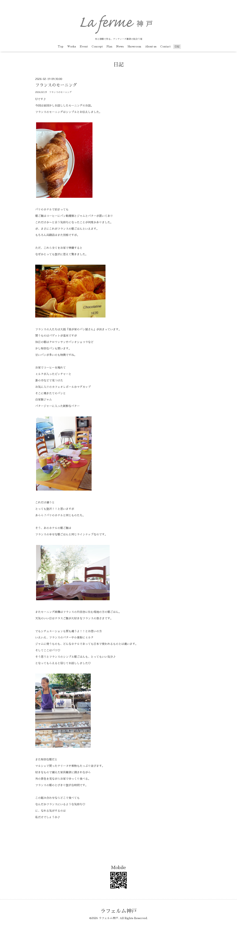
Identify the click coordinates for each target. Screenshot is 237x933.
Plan (109, 46)
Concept (97, 46)
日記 (177, 46)
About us (150, 46)
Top (60, 46)
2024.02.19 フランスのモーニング (53, 92)
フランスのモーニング (56, 85)
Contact (165, 46)
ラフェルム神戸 (118, 911)
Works (71, 46)
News (120, 46)
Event (84, 46)
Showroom (134, 46)
